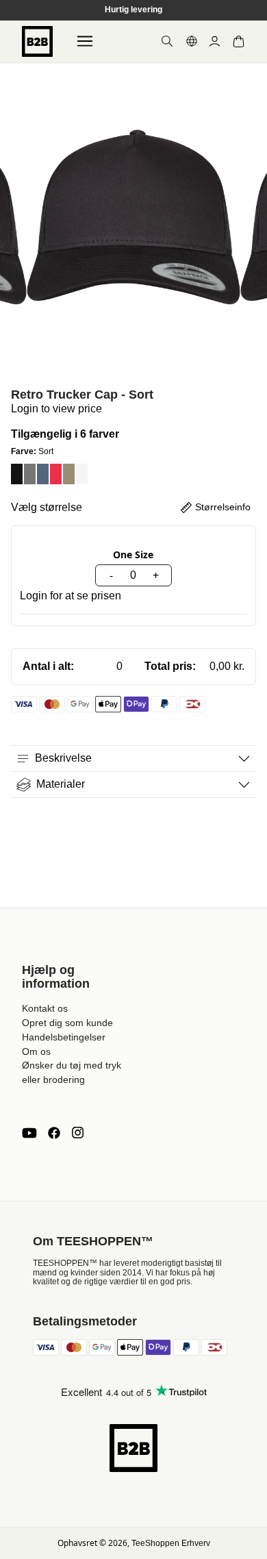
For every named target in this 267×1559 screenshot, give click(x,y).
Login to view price (56, 408)
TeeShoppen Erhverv (170, 1543)
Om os (36, 1051)
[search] (167, 41)
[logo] (37, 41)
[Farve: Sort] (17, 474)
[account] (214, 41)
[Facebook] (54, 1133)
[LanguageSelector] (191, 41)
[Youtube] (29, 1132)
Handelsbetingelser (63, 1037)
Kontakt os (45, 1008)
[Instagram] (77, 1133)
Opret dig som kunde (67, 1022)
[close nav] (14, 54)
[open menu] (85, 41)
